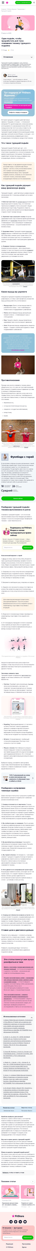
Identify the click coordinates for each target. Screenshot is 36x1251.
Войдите (5, 1172)
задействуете (22, 202)
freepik (25, 286)
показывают (16, 284)
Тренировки (21, 9)
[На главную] (7, 2)
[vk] (20, 1221)
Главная (3, 9)
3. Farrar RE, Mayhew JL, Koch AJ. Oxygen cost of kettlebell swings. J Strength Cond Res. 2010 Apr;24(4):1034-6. (18, 1053)
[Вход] (34, 2)
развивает (30, 250)
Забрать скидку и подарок (18, 112)
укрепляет (14, 220)
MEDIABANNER (8, 102)
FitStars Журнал (11, 9)
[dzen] (15, 1221)
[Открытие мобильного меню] (3, 2)
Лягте (4, 559)
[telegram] (11, 1221)
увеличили (16, 446)
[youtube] (25, 1221)
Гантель (30, 684)
